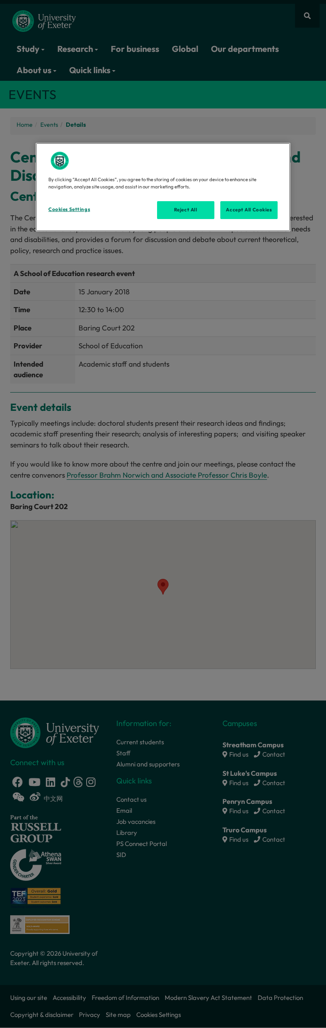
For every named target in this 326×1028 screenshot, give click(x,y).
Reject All (185, 210)
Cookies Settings (69, 209)
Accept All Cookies (249, 210)
